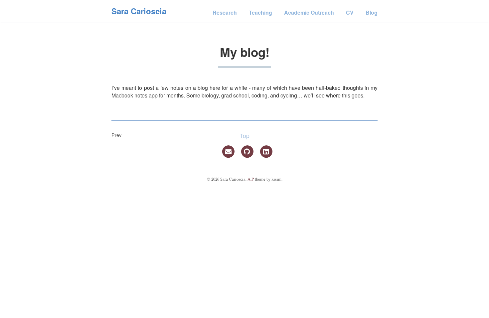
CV (350, 12)
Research (225, 12)
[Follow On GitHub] (248, 150)
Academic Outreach (309, 12)
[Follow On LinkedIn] (266, 150)
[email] (229, 150)
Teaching (260, 12)
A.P (250, 179)
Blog (372, 12)
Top (244, 135)
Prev (116, 134)
